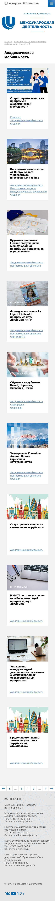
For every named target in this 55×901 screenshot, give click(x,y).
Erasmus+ (15, 117)
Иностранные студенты (23, 188)
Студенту (15, 123)
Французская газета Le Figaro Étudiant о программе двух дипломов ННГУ (25, 315)
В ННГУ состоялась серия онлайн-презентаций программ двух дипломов (27, 599)
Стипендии (16, 408)
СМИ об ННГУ (17, 336)
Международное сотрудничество (28, 191)
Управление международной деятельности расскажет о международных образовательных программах (27, 673)
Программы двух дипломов (25, 265)
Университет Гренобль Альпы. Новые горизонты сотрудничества (25, 457)
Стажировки (17, 404)
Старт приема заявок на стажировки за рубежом (27, 526)
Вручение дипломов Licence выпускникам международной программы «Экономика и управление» (27, 246)
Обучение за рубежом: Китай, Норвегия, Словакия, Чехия (25, 385)
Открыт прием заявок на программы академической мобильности (27, 102)
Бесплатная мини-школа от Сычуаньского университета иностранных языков (27, 173)
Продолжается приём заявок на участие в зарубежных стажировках (25, 741)
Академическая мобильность (26, 120)
